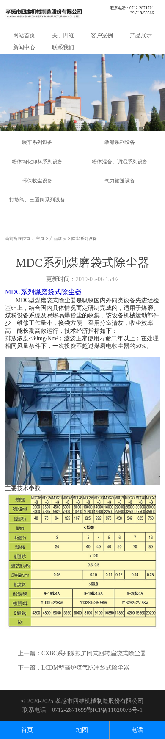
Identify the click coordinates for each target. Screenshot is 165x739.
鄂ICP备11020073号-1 (115, 710)
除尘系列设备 (84, 238)
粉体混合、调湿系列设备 (120, 161)
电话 (137, 730)
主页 (40, 238)
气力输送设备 (119, 180)
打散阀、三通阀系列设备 (37, 199)
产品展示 (141, 35)
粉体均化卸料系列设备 (37, 161)
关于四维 (63, 35)
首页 (27, 730)
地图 (82, 730)
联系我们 (63, 47)
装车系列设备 (37, 142)
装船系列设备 (119, 142)
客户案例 (102, 35)
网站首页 (24, 35)
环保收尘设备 (37, 180)
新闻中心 (24, 47)
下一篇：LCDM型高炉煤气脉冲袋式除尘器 (73, 668)
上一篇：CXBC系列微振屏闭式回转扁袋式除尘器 (82, 653)
